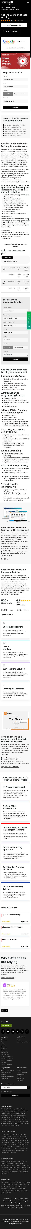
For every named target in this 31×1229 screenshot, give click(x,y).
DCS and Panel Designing (15, 1185)
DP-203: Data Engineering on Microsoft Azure (14, 1139)
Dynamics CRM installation (20, 1144)
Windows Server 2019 (8, 1189)
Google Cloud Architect (9, 1146)
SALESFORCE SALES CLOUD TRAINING (17, 1123)
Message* (6, 351)
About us (3, 1040)
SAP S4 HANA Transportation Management (14, 1162)
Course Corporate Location (6, 1061)
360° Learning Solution (7, 1070)
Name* (5, 329)
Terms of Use (6, 1199)
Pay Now (15, 1095)
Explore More (6, 615)
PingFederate (20, 1186)
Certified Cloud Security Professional (13, 1171)
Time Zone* (6, 315)
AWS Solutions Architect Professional (14, 1152)
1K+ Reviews (21, 42)
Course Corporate (6, 1064)
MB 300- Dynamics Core (21, 1182)
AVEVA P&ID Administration (10, 1167)
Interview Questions (10, 31)
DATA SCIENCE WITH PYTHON (10, 1125)
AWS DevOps (5, 1144)
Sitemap (17, 1203)
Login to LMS (4, 1079)
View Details (6, 921)
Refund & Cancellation (21, 1199)
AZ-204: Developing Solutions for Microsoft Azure (14, 1141)
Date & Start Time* (9, 322)
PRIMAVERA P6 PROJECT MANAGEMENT (13, 1110)
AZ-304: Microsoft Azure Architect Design (14, 1150)
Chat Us (7, 1025)
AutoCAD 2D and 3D (23, 1165)
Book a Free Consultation (15, 48)
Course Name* (7, 308)
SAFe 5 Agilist (25, 1167)
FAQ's (2, 1050)
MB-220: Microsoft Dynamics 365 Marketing (13, 1137)
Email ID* (5, 337)
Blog (2, 1042)
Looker (3, 1170)
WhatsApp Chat (29, 320)
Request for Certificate (10, 767)
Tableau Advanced (13, 1170)
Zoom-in (24, 722)
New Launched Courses (21, 1075)
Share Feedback (7, 978)
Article (3, 1044)
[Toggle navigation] (28, 2)
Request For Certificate (20, 1080)
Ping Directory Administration (13, 1190)
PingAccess (5, 1165)
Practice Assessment (7, 1076)
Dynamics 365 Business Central (11, 1161)
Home (2, 7)
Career (19, 1040)
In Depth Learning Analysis (6, 1073)
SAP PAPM (19, 1189)
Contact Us (4, 1052)
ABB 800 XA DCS (19, 1184)
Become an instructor (23, 1042)
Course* (5, 98)
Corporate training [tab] (10, 261)
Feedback (4, 1048)
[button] (2, 1010)
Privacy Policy (7, 1201)
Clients (3, 1046)
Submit (15, 359)
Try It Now (5, 559)
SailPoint (13, 1165)
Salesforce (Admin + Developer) (13, 1148)
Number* (6, 344)
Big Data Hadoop (10, 7)
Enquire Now (26, 269)
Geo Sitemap (5, 1054)
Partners (19, 1070)
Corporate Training (22, 1072)
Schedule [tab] (7, 258)
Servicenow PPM (6, 1182)
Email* (5, 83)
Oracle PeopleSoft (7, 1184)
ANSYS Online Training (8, 1109)
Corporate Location (7, 1058)
